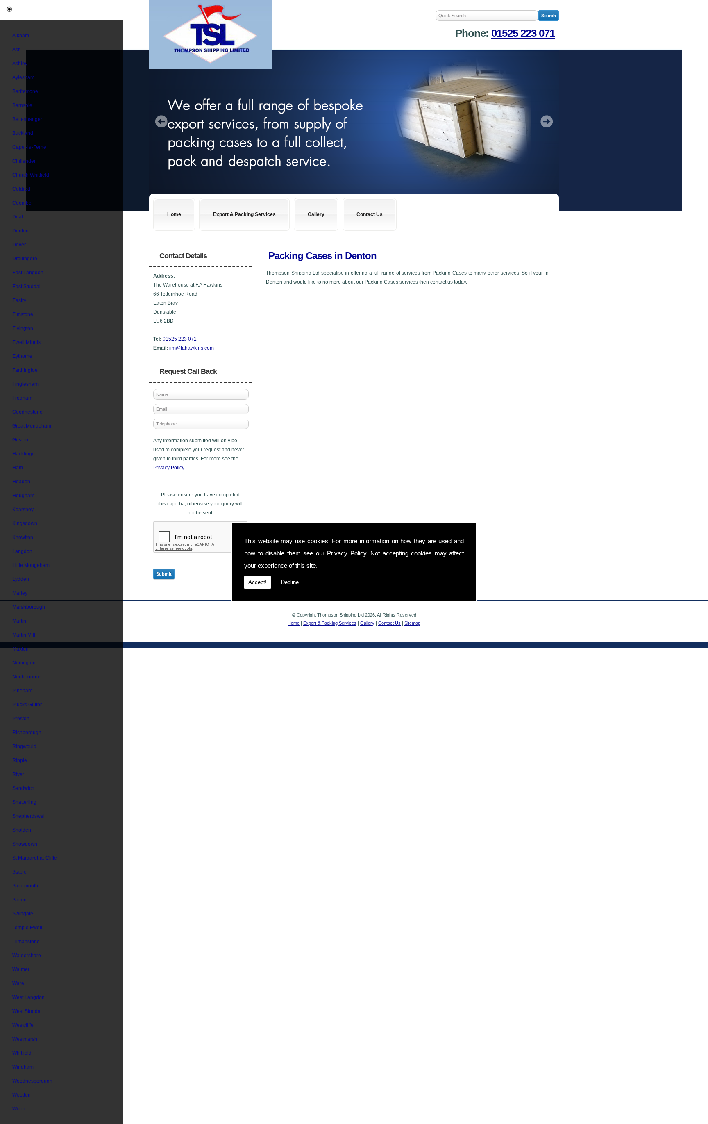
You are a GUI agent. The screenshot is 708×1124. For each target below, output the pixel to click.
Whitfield (22, 1053)
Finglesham (25, 384)
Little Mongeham (31, 565)
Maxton (20, 649)
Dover (19, 245)
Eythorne (22, 356)
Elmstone (22, 314)
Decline (290, 582)
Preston (21, 718)
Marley (19, 593)
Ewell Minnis (26, 342)
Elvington (22, 328)
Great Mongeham (31, 426)
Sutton (19, 900)
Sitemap (412, 623)
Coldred (21, 189)
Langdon (22, 551)
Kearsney (23, 509)
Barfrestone (25, 91)
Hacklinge (23, 454)
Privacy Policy (346, 553)
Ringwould (24, 746)
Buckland (22, 133)
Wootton (21, 1095)
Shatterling (24, 802)
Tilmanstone (26, 941)
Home (174, 214)
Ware (18, 983)
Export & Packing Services (244, 214)
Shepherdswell (29, 816)
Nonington (24, 663)
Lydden (20, 579)
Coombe (22, 203)
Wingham (23, 1067)
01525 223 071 (523, 33)
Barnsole (22, 105)
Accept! (257, 582)
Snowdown (24, 844)
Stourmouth (25, 886)
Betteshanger (27, 119)
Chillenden (24, 161)
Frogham (22, 398)
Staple (19, 872)
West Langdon (28, 997)
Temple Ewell (27, 928)
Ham (17, 468)
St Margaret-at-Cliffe (34, 858)
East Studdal (26, 286)
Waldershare (26, 955)
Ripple (19, 760)
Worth (18, 1109)
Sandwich (23, 788)
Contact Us (369, 214)
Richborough (26, 732)
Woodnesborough (32, 1081)
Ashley (19, 63)
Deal (17, 217)
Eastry (19, 300)
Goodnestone (27, 412)
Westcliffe (23, 1025)
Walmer (21, 969)
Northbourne (26, 677)
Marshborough (28, 607)
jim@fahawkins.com (191, 348)
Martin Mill (23, 635)
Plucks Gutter (27, 705)
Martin (19, 621)
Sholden (21, 830)
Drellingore (24, 259)
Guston (20, 440)
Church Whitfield (30, 175)
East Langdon (27, 272)
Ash (16, 49)
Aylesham (23, 77)
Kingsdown (24, 523)
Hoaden (21, 482)
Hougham (23, 495)
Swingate (22, 914)
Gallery (316, 214)
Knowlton (22, 537)
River (18, 774)
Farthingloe (25, 370)
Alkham (20, 36)
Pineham (22, 691)
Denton (20, 231)
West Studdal (27, 1011)
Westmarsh (24, 1039)
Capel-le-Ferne (29, 147)
